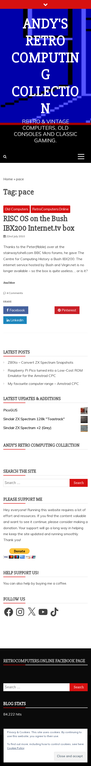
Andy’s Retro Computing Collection (41, 445)
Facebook (17, 310)
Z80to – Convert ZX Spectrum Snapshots (40, 362)
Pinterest (68, 310)
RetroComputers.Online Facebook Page (44, 661)
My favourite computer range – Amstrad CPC (43, 383)
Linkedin (16, 320)
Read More (9, 282)
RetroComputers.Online (50, 209)
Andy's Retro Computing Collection (45, 66)
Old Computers (16, 209)
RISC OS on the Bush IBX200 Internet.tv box (38, 223)
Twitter (43, 310)
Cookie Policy (15, 748)
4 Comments (15, 293)
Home (8, 179)
